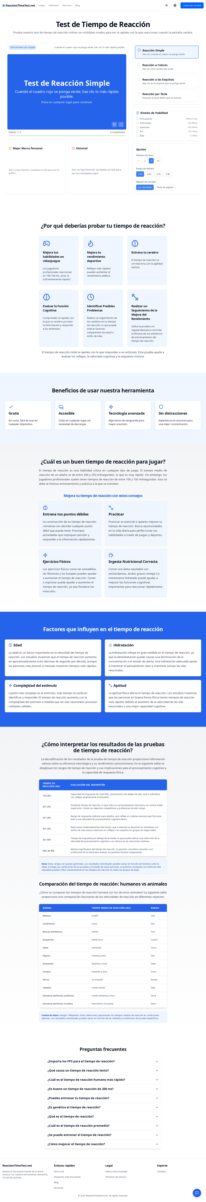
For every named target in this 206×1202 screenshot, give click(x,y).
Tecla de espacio (165, 187)
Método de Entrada (146, 181)
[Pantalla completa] (121, 124)
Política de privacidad (116, 1171)
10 (158, 160)
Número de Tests (144, 155)
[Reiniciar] (114, 124)
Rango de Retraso (145, 168)
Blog (77, 5)
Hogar (42, 5)
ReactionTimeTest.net (20, 5)
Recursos (67, 5)
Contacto (161, 1171)
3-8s (168, 174)
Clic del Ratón (145, 187)
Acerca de (59, 1171)
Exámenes (54, 5)
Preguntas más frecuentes (67, 1176)
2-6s (159, 174)
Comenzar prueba (192, 5)
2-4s (149, 174)
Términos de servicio (115, 1176)
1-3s (140, 174)
